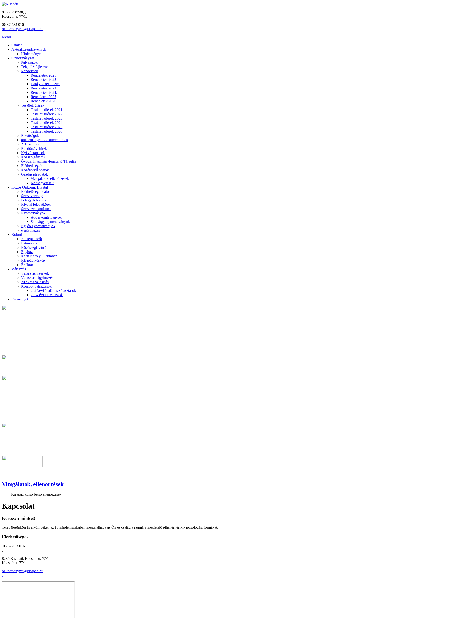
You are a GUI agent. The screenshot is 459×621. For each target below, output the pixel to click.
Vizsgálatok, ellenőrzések (33, 484)
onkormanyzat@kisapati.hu (22, 29)
